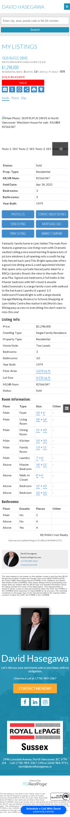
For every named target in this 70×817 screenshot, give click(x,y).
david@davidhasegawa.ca (35, 766)
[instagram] (45, 702)
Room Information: (16, 399)
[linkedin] (35, 702)
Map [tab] (23, 98)
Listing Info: (11, 319)
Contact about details (52, 214)
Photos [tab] (15, 98)
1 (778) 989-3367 (29, 561)
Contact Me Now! (35, 688)
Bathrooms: (10, 501)
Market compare (52, 233)
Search (35, 29)
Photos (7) (18, 214)
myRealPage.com (35, 784)
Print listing (18, 233)
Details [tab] (5, 98)
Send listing (18, 224)
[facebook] (25, 702)
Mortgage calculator (52, 224)
